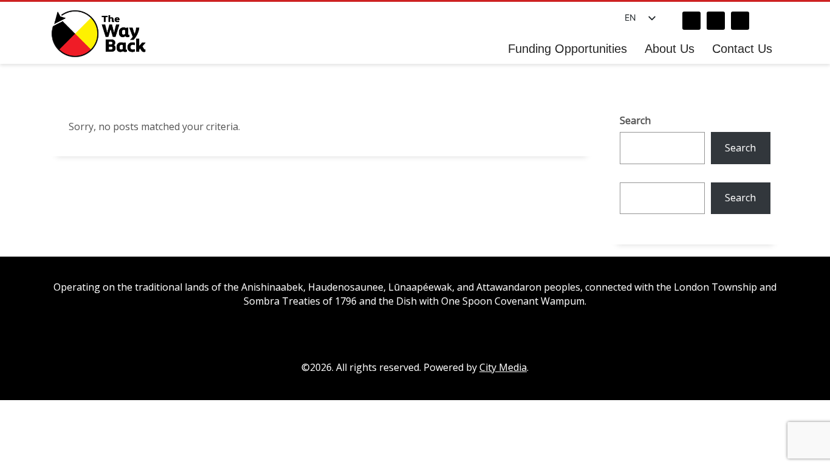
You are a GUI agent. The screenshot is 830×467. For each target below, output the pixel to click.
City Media (503, 367)
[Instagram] (716, 21)
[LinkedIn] (740, 21)
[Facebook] (691, 21)
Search (635, 120)
